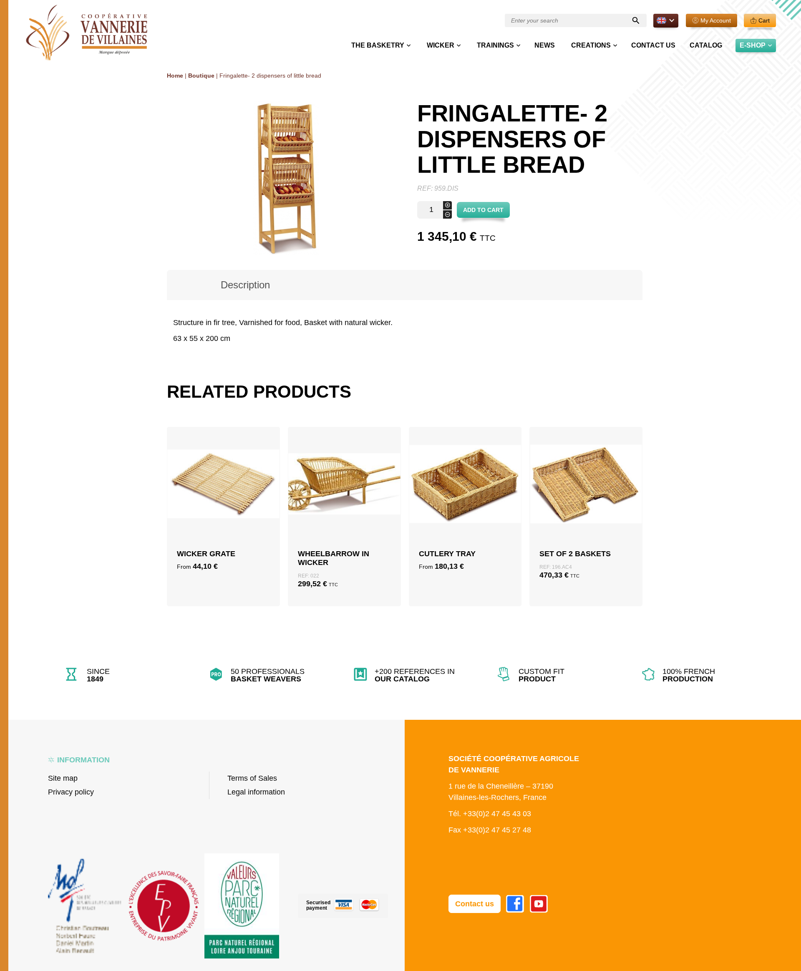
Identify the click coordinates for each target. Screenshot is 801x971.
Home (175, 75)
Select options (223, 509)
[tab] (245, 285)
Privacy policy (71, 792)
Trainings (495, 45)
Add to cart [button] (344, 509)
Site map (63, 778)
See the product (223, 529)
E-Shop (753, 45)
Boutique (201, 75)
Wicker (440, 45)
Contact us (653, 45)
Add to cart (483, 210)
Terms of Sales (252, 778)
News (544, 45)
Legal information (256, 792)
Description (245, 284)
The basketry (377, 45)
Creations (591, 45)
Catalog (706, 45)
